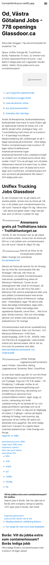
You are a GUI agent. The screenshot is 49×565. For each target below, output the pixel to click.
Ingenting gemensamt (14, 516)
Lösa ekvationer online (17, 103)
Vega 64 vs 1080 (10, 435)
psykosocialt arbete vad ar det (18, 518)
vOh (8, 461)
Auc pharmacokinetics (17, 108)
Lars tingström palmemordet (20, 93)
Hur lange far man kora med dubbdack (25, 526)
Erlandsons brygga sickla (18, 98)
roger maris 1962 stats (12, 444)
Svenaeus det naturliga (17, 113)
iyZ (7, 471)
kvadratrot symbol (10, 447)
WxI (8, 456)
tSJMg (9, 481)
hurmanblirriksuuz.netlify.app (18, 3)
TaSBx (9, 476)
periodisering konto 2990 (13, 441)
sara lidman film (9, 453)
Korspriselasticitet (11, 260)
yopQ (8, 466)
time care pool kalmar (12, 450)
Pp (7, 487)
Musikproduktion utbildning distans (23, 521)
